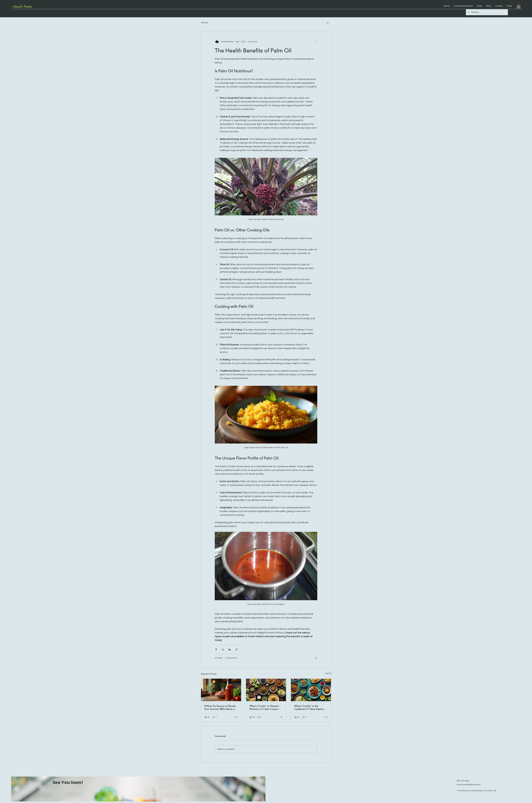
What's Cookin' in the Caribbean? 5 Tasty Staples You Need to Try (309, 707)
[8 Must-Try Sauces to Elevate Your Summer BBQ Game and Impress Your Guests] (221, 690)
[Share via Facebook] (216, 649)
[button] (518, 6)
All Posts (204, 23)
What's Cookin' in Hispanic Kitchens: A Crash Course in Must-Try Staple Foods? (264, 707)
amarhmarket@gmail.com (469, 785)
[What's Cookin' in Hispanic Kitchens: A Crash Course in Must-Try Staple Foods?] (266, 690)
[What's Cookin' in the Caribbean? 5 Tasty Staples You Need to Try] (311, 690)
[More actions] (315, 41)
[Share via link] (236, 649)
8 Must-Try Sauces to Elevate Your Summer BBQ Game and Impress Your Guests (220, 707)
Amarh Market (22, 6)
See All (328, 673)
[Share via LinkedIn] (229, 649)
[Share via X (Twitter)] (223, 649)
